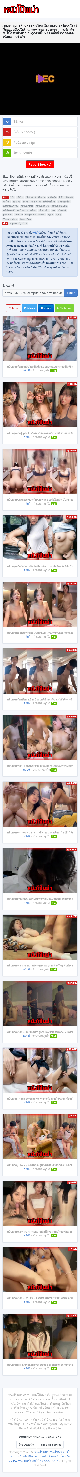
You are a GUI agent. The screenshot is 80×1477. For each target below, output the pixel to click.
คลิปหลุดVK (9, 210)
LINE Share (64, 308)
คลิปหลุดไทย (49, 201)
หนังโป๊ (36, 232)
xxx (53, 210)
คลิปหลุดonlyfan (59, 206)
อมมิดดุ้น (52, 197)
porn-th (19, 214)
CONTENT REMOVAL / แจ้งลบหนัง (40, 1437)
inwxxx (42, 214)
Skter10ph (25, 219)
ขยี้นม (33, 210)
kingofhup (30, 214)
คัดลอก (71, 292)
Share (31, 308)
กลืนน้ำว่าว (44, 210)
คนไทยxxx (22, 210)
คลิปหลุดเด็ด (64, 201)
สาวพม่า (25, 153)
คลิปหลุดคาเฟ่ (42, 206)
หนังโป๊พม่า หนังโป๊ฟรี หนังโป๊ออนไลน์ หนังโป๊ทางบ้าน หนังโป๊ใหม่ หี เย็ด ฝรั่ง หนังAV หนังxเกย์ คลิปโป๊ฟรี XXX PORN (40, 1456)
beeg (58, 214)
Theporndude (10, 219)
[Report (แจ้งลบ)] (40, 160)
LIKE (14, 308)
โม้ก (12, 197)
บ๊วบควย (69, 197)
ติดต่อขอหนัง (26, 1444)
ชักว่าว (26, 201)
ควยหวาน (36, 201)
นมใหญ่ (7, 201)
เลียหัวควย (31, 197)
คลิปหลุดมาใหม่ (10, 206)
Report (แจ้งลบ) (40, 164)
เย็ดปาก (42, 197)
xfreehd (62, 210)
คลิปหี (26, 370)
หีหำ (61, 197)
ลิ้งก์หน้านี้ (8, 286)
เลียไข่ (20, 197)
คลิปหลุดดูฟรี (27, 206)
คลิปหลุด (28, 142)
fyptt (50, 214)
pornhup (7, 214)
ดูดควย (16, 201)
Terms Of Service (50, 1444)
